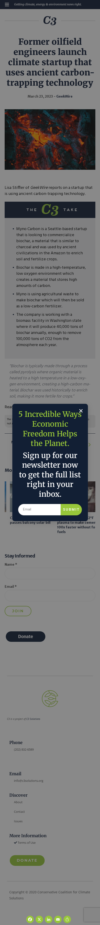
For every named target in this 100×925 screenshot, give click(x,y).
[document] (50, 462)
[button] (81, 410)
